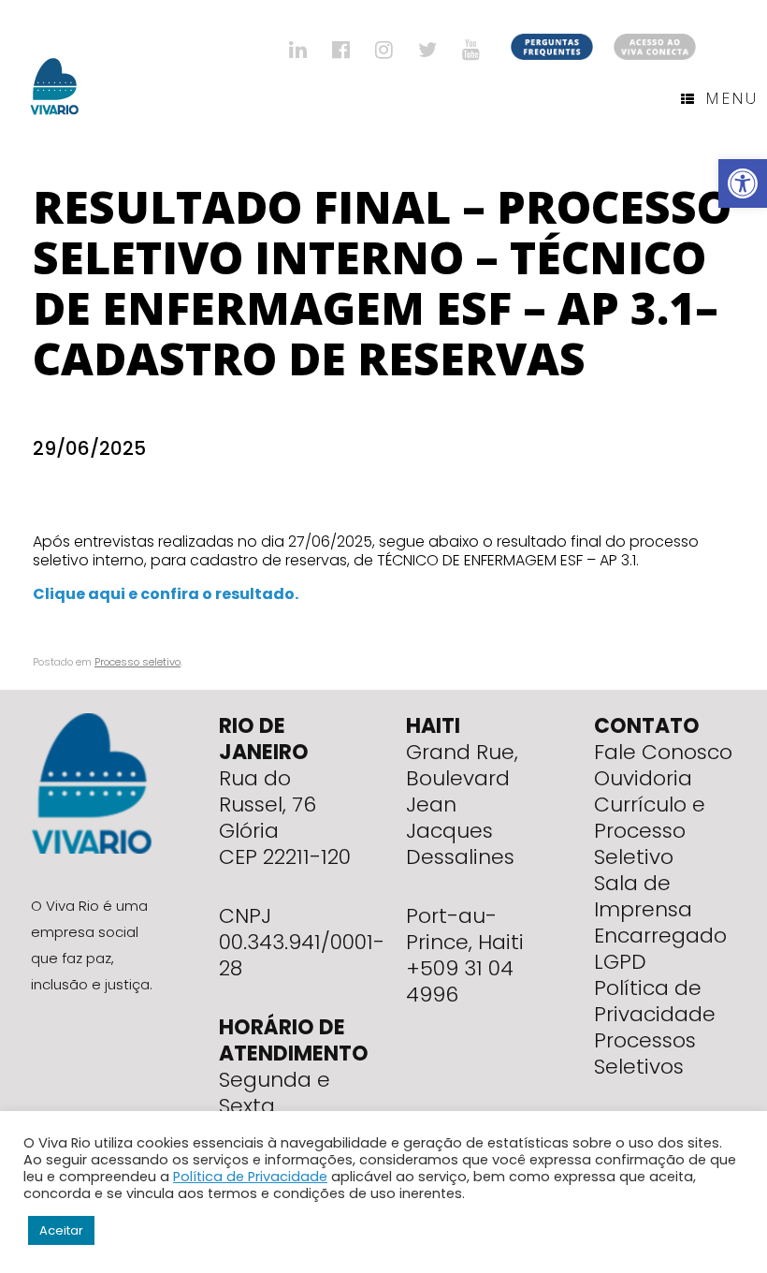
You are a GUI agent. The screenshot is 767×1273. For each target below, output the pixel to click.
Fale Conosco (663, 752)
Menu (731, 98)
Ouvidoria (643, 778)
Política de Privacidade (655, 1001)
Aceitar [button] (61, 1230)
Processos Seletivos (645, 1053)
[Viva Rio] (55, 62)
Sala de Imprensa (643, 896)
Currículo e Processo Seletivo (649, 830)
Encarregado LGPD (660, 948)
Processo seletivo (137, 661)
